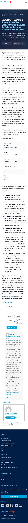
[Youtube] (20, 505)
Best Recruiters (5, 465)
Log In (3, 450)
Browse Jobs (4, 438)
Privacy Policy (13, 515)
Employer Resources (7, 462)
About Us (4, 482)
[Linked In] (2, 505)
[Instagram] (16, 505)
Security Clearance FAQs (8, 445)
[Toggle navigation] (26, 2)
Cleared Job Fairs (6, 440)
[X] (7, 505)
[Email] (17, 418)
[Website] (19, 418)
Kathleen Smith (11, 414)
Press (3, 479)
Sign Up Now (14, 496)
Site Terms (4, 515)
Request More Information (9, 467)
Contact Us (4, 477)
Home (12, 13)
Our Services (5, 460)
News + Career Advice (7, 443)
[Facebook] (11, 505)
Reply (7, 397)
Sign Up (3, 448)
